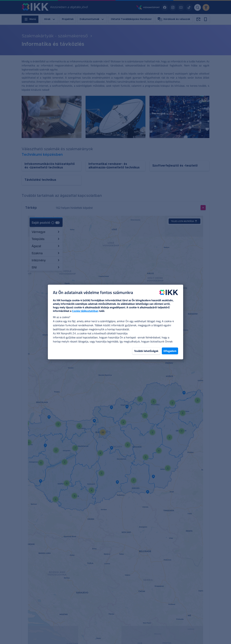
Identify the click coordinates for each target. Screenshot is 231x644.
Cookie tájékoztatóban (85, 311)
